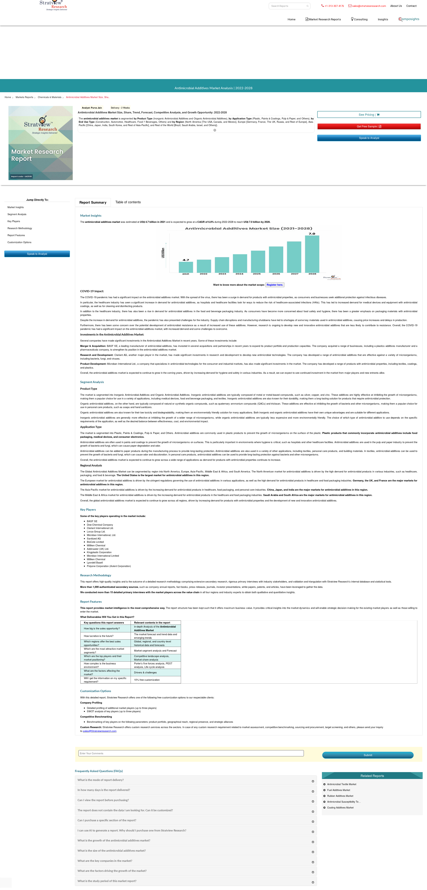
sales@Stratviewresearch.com (100, 731)
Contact (411, 6)
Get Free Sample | (368, 126)
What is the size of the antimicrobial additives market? (112, 850)
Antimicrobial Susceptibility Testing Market (348, 801)
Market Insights (16, 207)
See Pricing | (368, 114)
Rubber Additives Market (339, 795)
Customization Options (19, 242)
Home (291, 19)
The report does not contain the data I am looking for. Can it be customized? (125, 810)
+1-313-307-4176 (334, 6)
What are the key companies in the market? (105, 860)
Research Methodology (20, 228)
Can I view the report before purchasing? (103, 800)
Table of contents (128, 201)
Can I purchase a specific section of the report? (107, 820)
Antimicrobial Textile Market (341, 784)
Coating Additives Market (340, 807)
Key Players (14, 221)
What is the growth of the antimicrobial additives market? (114, 840)
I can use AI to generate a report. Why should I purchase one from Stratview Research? (132, 830)
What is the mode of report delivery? (101, 780)
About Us (396, 6)
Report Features (16, 235)
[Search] (307, 6)
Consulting (361, 19)
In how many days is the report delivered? (104, 790)
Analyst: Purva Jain (92, 107)
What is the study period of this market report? (107, 881)
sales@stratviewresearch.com (369, 6)
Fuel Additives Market (338, 790)
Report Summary (92, 202)
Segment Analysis (17, 214)
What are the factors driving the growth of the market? (112, 870)
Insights (383, 19)
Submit (368, 755)
